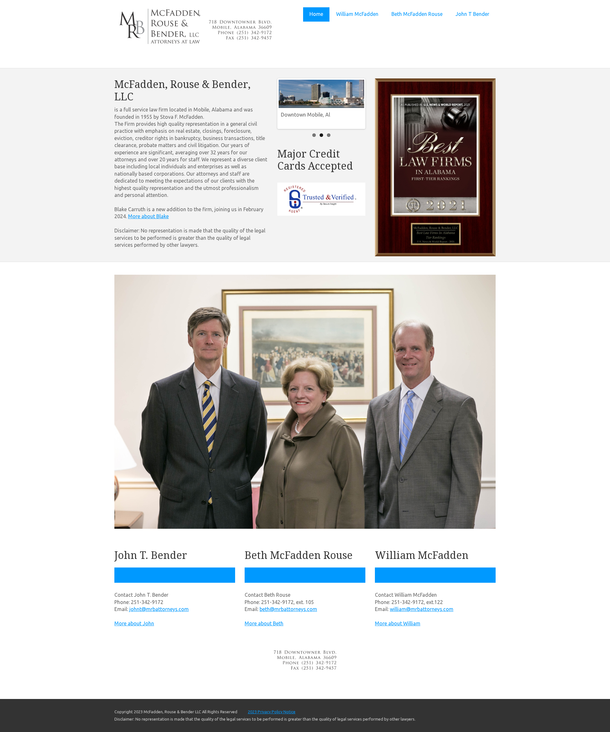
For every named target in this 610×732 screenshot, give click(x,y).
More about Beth (264, 623)
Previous (285, 102)
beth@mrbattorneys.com (288, 609)
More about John (134, 623)
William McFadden (357, 14)
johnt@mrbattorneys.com (159, 609)
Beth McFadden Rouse (417, 14)
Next (358, 102)
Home (316, 14)
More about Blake (148, 216)
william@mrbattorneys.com (421, 609)
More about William (397, 623)
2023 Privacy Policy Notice (271, 711)
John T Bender (472, 14)
